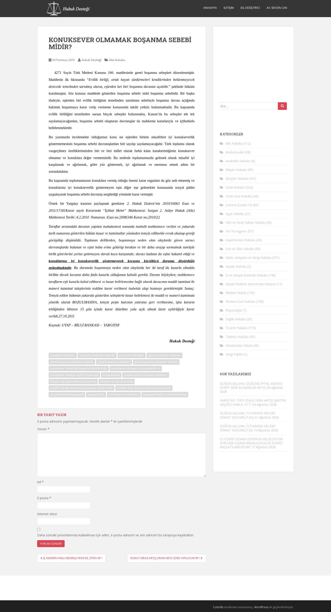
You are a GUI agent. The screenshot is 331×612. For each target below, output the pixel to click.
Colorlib (218, 607)
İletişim (229, 8)
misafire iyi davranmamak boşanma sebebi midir (81, 388)
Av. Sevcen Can (277, 8)
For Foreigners (236, 231)
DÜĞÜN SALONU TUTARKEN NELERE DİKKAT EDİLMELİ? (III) (247, 415)
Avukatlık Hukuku (238, 161)
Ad (40, 482)
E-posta (44, 498)
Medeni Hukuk (236, 293)
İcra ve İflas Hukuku (240, 249)
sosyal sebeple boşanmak (67, 394)
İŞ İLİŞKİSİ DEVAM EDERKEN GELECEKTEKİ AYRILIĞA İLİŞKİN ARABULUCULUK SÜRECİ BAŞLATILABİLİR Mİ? (251, 443)
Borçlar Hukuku (237, 178)
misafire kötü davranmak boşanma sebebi (144, 388)
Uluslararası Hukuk (239, 345)
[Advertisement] (253, 61)
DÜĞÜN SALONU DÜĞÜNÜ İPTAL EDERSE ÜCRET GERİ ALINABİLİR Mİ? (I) (251, 385)
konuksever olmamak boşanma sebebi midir (78, 368)
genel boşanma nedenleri (164, 355)
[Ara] (282, 106)
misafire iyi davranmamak (116, 381)
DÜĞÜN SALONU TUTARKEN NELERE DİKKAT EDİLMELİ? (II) (247, 428)
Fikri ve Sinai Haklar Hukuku (245, 222)
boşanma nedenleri (62, 355)
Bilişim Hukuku (236, 170)
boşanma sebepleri (131, 355)
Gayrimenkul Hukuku (240, 240)
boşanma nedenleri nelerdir (97, 355)
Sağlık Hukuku (236, 319)
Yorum (43, 429)
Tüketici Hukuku (237, 336)
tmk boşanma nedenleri (124, 394)
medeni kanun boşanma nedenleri (146, 375)
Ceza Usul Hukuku (239, 196)
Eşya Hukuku (235, 214)
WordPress (261, 607)
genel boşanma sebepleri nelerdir (156, 362)
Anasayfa (210, 8)
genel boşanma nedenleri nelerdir (72, 362)
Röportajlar (234, 310)
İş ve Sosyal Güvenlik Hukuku (247, 275)
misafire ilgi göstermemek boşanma (73, 381)
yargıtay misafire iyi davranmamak (165, 394)
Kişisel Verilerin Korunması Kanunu (251, 284)
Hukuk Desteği (91, 60)
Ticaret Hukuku (236, 328)
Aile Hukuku (117, 60)
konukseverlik (111, 375)
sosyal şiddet (96, 394)
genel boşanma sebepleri (114, 362)
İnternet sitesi (47, 514)
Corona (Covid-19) (239, 205)
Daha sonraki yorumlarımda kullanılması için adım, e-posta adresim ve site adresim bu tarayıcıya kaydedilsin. (115, 535)
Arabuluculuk (235, 152)
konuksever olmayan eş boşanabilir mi (135, 368)
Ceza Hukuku (235, 187)
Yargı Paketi (234, 354)
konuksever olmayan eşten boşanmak (74, 375)
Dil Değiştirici (250, 8)
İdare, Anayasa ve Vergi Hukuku (248, 257)
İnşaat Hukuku (236, 266)
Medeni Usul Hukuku (240, 301)
